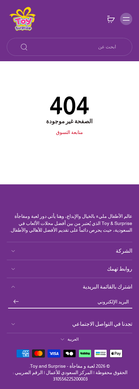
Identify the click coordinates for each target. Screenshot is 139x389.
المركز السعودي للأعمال (69, 372)
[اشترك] (16, 302)
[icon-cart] (110, 19)
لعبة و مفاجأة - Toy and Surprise (62, 366)
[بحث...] (24, 47)
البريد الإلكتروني (113, 301)
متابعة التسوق (69, 132)
